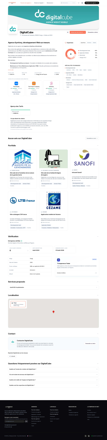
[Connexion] (82, 2)
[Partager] (68, 32)
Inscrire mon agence (36, 421)
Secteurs (89, 42)
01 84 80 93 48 (8, 427)
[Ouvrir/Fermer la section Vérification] (98, 236)
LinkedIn (13, 356)
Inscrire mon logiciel (54, 418)
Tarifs (32, 425)
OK (26, 421)
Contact (89, 410)
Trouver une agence (91, 2)
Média (70, 410)
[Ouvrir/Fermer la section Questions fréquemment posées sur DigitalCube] (98, 363)
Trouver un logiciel (54, 412)
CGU (88, 419)
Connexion (33, 423)
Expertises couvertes (36, 414)
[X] (85, 436)
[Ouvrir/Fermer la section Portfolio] (98, 145)
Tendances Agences (73, 412)
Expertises (83, 42)
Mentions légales (91, 414)
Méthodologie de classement (38, 416)
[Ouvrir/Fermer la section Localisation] (98, 295)
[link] (78, 32)
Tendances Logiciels (73, 414)
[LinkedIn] (89, 436)
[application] (71, 54)
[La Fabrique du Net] (12, 3)
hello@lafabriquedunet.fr (11, 425)
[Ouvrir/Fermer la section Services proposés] (98, 282)
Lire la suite (10, 69)
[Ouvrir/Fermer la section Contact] (98, 334)
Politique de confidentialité (93, 417)
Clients (94, 42)
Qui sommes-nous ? (91, 412)
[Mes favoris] (78, 3)
